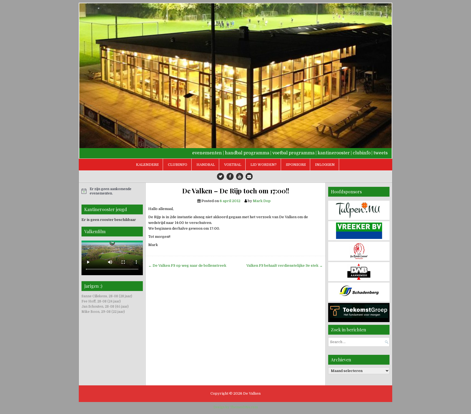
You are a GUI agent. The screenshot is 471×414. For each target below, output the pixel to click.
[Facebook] (230, 176)
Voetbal (232, 165)
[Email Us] (249, 176)
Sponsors (296, 165)
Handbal (206, 165)
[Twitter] (220, 176)
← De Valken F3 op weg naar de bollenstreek (187, 265)
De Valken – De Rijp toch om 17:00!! (235, 191)
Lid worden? (263, 165)
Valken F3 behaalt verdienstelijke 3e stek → (284, 265)
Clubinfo (177, 165)
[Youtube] (239, 176)
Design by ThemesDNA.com (235, 407)
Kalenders (147, 165)
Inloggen (325, 165)
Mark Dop (262, 201)
